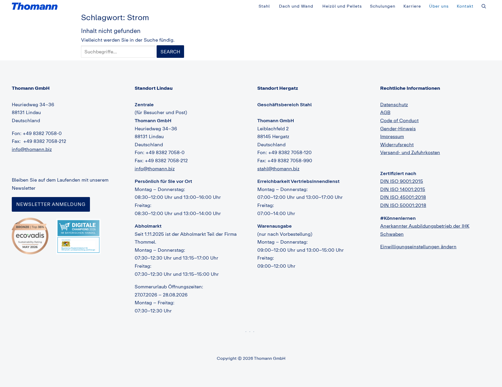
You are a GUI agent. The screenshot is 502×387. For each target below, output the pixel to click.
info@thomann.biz (32, 149)
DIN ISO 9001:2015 (401, 181)
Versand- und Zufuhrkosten (410, 152)
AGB (385, 112)
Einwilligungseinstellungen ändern (418, 246)
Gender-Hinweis (398, 128)
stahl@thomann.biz (278, 168)
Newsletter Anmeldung (50, 204)
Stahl (264, 6)
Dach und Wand (296, 6)
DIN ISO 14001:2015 (402, 189)
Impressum (392, 136)
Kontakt (465, 6)
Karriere (412, 6)
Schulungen (382, 6)
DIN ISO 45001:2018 (403, 197)
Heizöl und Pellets (342, 6)
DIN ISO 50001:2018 (403, 205)
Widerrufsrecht (397, 144)
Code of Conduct (399, 120)
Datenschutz (394, 104)
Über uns (439, 6)
